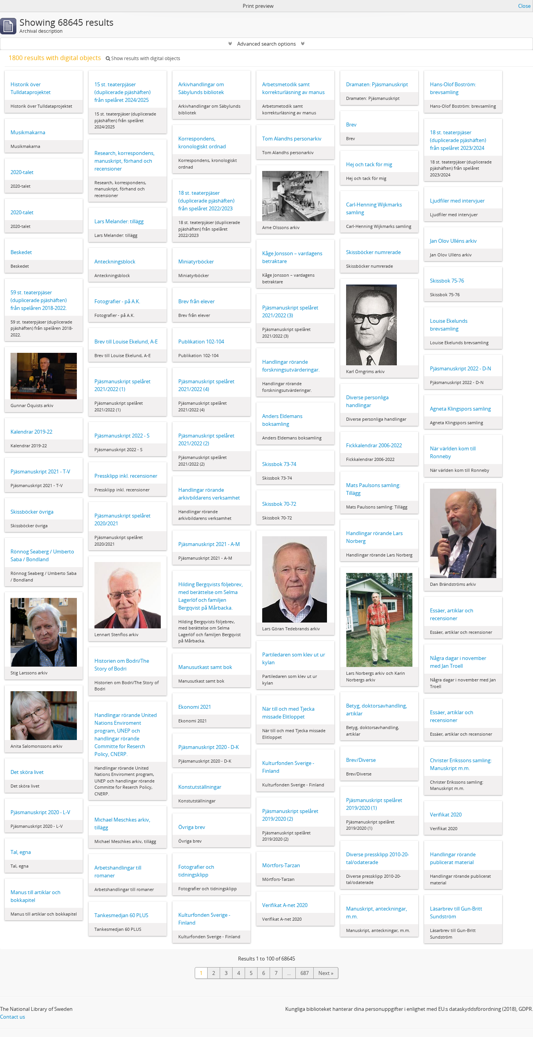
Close (524, 5)
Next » (325, 973)
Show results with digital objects (145, 58)
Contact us (12, 1016)
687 (304, 973)
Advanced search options (266, 43)
